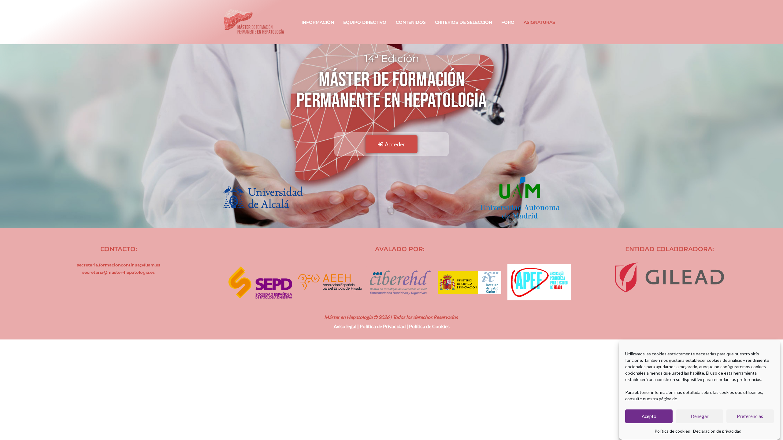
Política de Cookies (429, 326)
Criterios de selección (463, 22)
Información (318, 22)
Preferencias (750, 416)
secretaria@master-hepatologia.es (118, 272)
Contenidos (411, 22)
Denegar (700, 416)
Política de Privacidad (383, 326)
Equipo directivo (364, 22)
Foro (507, 22)
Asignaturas (539, 22)
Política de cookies (672, 431)
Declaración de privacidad (717, 431)
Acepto (649, 416)
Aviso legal (345, 326)
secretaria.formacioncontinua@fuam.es (118, 264)
